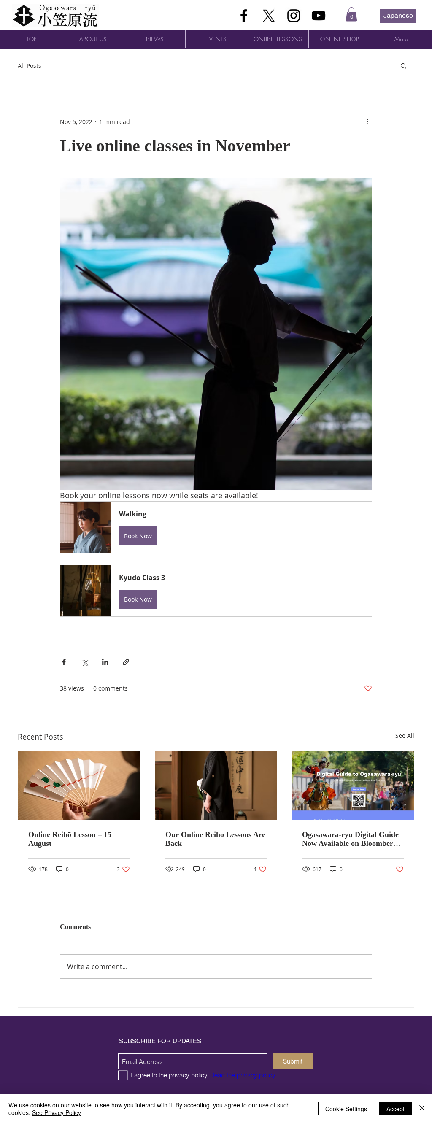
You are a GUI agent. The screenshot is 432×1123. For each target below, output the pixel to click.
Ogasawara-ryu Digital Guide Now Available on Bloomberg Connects (350, 839)
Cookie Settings (346, 1108)
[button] (351, 14)
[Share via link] (126, 662)
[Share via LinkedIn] (105, 662)
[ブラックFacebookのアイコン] (243, 15)
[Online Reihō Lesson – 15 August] (79, 785)
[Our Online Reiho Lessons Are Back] (216, 785)
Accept (395, 1108)
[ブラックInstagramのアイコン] (293, 15)
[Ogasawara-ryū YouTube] (318, 15)
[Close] (422, 1108)
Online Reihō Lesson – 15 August (69, 839)
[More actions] (367, 121)
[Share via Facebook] (64, 662)
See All (404, 736)
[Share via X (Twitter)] (85, 662)
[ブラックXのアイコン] (268, 15)
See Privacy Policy (56, 1112)
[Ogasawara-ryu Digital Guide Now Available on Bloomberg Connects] (353, 785)
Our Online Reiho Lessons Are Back (215, 839)
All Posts (29, 66)
